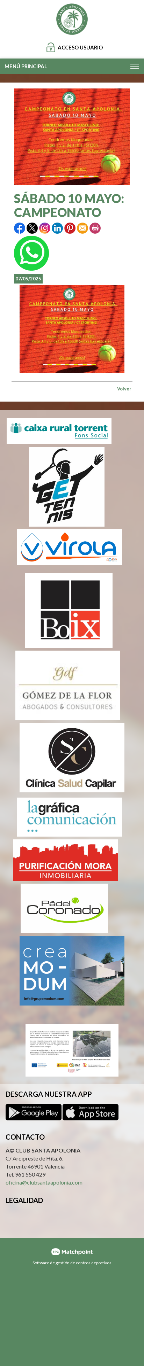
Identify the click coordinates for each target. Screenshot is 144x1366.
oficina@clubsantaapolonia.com (44, 1182)
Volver (124, 388)
